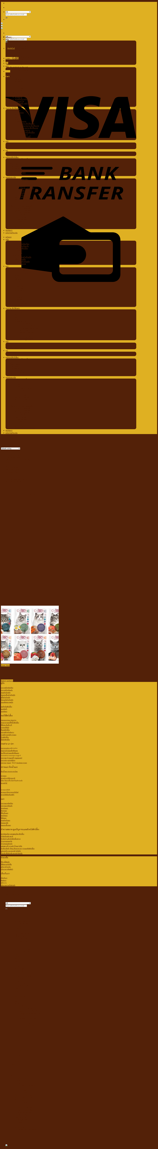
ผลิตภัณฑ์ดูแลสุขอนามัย (15, 469)
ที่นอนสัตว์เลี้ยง (15, 168)
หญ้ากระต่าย (19, 112)
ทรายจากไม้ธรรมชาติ (22, 95)
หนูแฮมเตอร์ (18, 758)
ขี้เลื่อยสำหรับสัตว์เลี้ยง (27, 132)
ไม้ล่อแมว (18, 84)
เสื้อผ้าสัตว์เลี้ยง (15, 175)
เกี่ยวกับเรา (10, 889)
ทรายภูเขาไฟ (19, 101)
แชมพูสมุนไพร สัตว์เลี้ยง (17, 834)
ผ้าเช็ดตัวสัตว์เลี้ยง (21, 219)
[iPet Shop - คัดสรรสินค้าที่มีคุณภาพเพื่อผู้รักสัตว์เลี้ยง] (6, 26)
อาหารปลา (14, 144)
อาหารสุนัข (14, 42)
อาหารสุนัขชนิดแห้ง (22, 46)
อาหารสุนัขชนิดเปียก (22, 44)
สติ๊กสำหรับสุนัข (20, 59)
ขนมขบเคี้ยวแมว (20, 90)
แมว (7, 66)
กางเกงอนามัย (20, 223)
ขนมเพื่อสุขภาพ (20, 64)
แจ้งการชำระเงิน (11, 232)
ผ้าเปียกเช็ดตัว (5, 848)
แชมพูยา (18, 184)
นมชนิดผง (18, 53)
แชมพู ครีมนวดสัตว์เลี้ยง (23, 208)
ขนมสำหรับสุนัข (15, 55)
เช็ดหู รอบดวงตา (21, 217)
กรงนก (25, 763)
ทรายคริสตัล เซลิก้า (21, 103)
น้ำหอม (16, 846)
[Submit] (6, 17)
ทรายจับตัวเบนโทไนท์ (22, 99)
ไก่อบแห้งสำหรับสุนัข (22, 61)
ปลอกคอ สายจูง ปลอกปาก (19, 162)
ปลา (7, 141)
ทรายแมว (13, 92)
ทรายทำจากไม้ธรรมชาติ (8, 778)
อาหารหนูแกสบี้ (24, 137)
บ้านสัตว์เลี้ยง (5, 737)
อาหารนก (13, 153)
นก (7, 150)
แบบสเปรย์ (23, 190)
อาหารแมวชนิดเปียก (22, 70)
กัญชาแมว (18, 77)
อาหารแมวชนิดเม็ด (21, 73)
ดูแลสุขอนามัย (11, 177)
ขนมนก (12, 155)
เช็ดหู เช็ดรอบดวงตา (16, 848)
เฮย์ (16, 117)
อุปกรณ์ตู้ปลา (14, 146)
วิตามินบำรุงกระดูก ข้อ (22, 199)
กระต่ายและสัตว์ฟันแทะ (15, 479)
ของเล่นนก (19, 763)
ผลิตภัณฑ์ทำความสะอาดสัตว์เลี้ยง (21, 206)
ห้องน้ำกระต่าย (24, 130)
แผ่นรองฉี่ (18, 221)
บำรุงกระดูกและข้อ (6, 841)
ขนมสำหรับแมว (20, 86)
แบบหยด (22, 193)
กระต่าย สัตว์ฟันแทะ (13, 108)
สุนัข (7, 39)
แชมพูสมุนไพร (20, 186)
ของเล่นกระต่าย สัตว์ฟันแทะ (29, 126)
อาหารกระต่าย (15, 110)
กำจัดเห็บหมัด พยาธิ (26, 188)
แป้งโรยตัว (23, 195)
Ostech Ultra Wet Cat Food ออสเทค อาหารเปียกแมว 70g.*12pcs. (27, 674)
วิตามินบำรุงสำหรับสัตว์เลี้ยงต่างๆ (11, 839)
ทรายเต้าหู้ (18, 97)
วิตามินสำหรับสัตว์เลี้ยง (23, 197)
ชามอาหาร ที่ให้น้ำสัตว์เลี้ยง (19, 159)
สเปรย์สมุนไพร (20, 182)
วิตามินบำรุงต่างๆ (21, 204)
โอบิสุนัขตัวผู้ (19, 226)
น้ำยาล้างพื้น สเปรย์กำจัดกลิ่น (25, 228)
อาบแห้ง (11, 846)
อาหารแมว (14, 68)
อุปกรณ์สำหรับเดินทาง (18, 170)
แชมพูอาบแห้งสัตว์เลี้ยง (23, 210)
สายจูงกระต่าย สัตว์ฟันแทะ (28, 128)
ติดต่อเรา (9, 230)
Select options (7, 680)
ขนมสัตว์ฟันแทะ (20, 121)
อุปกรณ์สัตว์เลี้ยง (12, 157)
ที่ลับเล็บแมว (19, 79)
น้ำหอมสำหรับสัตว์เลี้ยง (23, 212)
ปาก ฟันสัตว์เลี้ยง (21, 215)
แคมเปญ (9, 474)
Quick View (5, 665)
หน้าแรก (8, 37)
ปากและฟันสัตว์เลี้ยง (28, 848)
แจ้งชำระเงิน (10, 892)
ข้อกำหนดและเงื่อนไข (14, 894)
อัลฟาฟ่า (18, 115)
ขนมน (9, 763)
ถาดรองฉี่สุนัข (15, 166)
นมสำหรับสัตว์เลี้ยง (21, 48)
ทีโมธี (17, 119)
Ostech (8, 490)
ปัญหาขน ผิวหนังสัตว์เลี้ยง (19, 179)
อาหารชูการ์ (23, 134)
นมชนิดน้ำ (18, 50)
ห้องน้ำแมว (19, 106)
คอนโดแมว (19, 81)
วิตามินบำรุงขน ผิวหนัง (23, 201)
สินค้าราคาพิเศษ (12, 467)
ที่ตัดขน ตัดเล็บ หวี (16, 164)
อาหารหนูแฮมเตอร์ (26, 139)
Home (3, 437)
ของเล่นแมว (19, 75)
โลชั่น (20, 846)
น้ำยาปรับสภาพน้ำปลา (18, 148)
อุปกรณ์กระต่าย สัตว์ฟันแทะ (24, 123)
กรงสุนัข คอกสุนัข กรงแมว (8, 735)
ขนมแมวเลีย (19, 88)
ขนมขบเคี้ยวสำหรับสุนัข (23, 57)
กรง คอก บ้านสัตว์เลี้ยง (18, 173)
